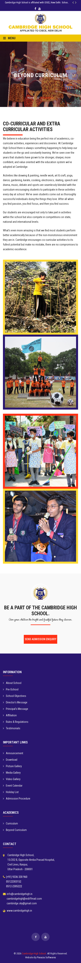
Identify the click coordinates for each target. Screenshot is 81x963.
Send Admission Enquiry (40, 639)
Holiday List (12, 792)
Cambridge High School (34, 953)
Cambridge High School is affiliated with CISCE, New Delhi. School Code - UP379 (39, 2)
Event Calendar (14, 785)
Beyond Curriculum (16, 830)
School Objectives (16, 695)
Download (11, 759)
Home (31, 97)
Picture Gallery (14, 766)
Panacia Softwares (46, 957)
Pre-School (12, 689)
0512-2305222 (14, 886)
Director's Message (16, 702)
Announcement (14, 753)
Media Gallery (13, 772)
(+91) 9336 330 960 (16, 876)
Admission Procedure (18, 798)
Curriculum (12, 823)
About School (13, 683)
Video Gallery (13, 779)
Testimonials (13, 728)
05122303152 (13, 881)
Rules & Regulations (17, 721)
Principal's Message (17, 708)
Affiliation (11, 715)
